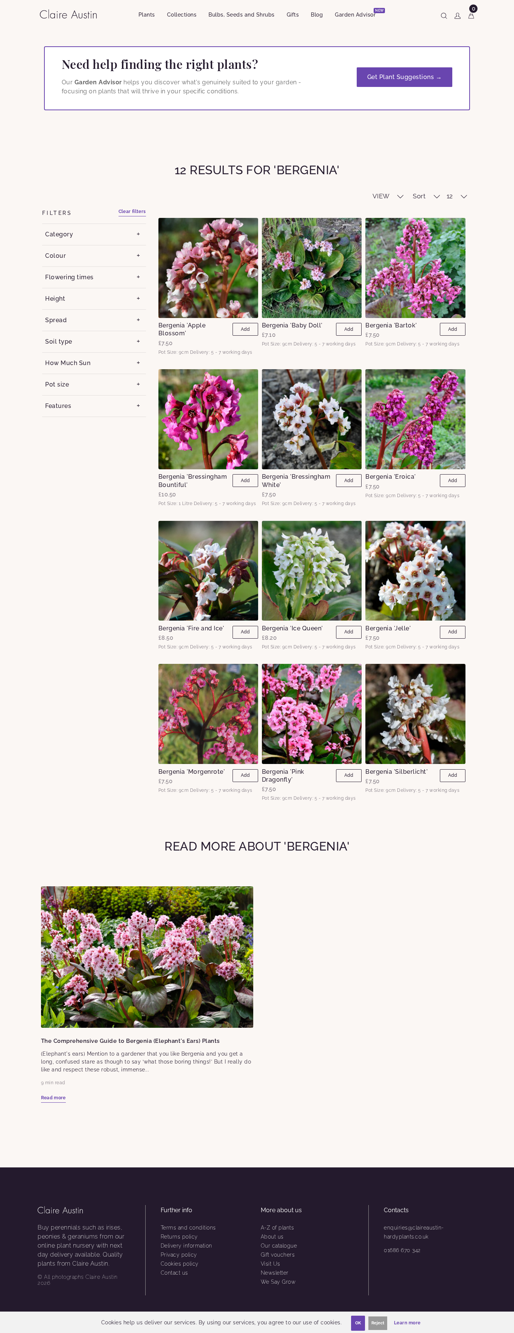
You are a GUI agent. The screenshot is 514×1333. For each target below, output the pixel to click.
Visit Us (270, 1264)
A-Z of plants (277, 1228)
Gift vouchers (278, 1255)
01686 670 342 (402, 1250)
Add (245, 329)
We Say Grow (278, 1282)
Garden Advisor (358, 13)
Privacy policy (179, 1255)
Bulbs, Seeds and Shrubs (241, 15)
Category (59, 234)
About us (272, 1237)
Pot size (57, 384)
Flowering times (69, 277)
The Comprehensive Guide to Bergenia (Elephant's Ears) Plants (130, 1041)
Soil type (58, 341)
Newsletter (275, 1273)
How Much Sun (67, 363)
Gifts (293, 15)
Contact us (174, 1273)
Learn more (407, 1322)
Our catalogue (279, 1246)
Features (58, 405)
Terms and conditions (188, 1228)
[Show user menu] (458, 14)
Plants (146, 15)
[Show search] (444, 14)
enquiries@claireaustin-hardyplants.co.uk (414, 1232)
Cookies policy (180, 1264)
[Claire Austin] (71, 13)
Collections (182, 15)
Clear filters (132, 211)
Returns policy (179, 1237)
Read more (53, 1097)
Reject (377, 1323)
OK (358, 1323)
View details (208, 267)
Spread (56, 320)
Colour (55, 255)
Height (55, 298)
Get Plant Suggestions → (404, 77)
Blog (317, 15)
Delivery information (186, 1246)
